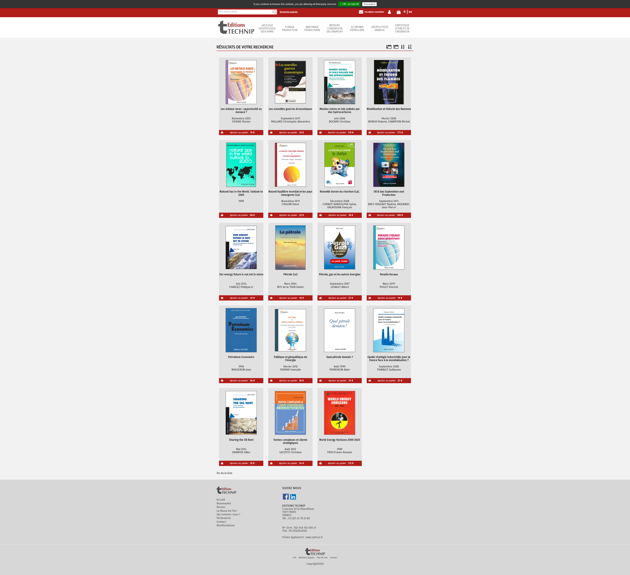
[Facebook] (286, 497)
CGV (294, 557)
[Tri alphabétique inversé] (409, 48)
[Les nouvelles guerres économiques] (290, 82)
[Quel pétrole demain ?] (339, 330)
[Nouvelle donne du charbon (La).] (339, 165)
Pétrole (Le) (290, 274)
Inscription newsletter (374, 12)
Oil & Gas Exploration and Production (389, 193)
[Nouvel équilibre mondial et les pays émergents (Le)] (290, 165)
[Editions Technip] (315, 552)
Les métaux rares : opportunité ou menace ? (241, 110)
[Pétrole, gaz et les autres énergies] (339, 247)
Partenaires (224, 518)
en (410, 12)
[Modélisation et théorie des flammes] (388, 82)
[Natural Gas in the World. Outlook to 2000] (241, 165)
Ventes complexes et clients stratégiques (290, 441)
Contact (221, 521)
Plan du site (322, 557)
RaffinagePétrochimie (312, 28)
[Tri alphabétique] (402, 48)
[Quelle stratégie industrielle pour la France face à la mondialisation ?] (388, 330)
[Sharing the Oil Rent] (241, 413)
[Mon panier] (398, 12)
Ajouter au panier (242, 132)
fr (405, 12)
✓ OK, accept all (349, 4)
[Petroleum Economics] (241, 330)
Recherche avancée (289, 12)
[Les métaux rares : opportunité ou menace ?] (241, 82)
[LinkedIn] (293, 497)
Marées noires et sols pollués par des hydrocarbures (340, 110)
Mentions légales (307, 557)
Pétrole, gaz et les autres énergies (339, 274)
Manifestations (226, 525)
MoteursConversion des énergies (334, 28)
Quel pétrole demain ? (339, 357)
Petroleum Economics (241, 357)
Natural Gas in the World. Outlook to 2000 (241, 193)
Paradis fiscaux (389, 274)
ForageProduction (289, 28)
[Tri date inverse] (395, 48)
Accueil (221, 499)
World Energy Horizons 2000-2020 (339, 439)
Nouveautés (224, 503)
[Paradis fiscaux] (388, 247)
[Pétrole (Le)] (290, 247)
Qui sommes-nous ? (228, 514)
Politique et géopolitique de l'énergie (290, 358)
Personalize (369, 4)
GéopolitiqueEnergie (379, 28)
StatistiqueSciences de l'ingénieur (402, 28)
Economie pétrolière (357, 28)
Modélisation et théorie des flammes (389, 109)
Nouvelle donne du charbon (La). (339, 191)
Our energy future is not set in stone (241, 274)
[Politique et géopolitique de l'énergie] (290, 330)
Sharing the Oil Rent (241, 439)
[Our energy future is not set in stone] (241, 247)
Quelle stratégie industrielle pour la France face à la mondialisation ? (389, 358)
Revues (221, 507)
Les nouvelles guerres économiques (290, 109)
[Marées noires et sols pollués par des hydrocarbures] (339, 82)
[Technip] (236, 32)
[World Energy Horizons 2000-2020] (339, 413)
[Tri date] (388, 48)
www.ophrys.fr (314, 537)
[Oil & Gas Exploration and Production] (388, 165)
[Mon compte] (390, 12)
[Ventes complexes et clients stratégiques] (290, 413)
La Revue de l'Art (227, 510)
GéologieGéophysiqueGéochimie (267, 28)
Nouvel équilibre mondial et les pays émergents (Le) (290, 193)
